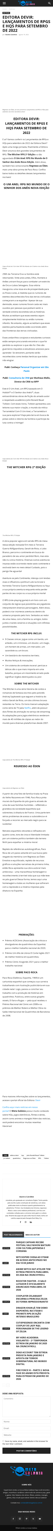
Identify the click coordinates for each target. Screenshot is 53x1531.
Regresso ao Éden (29, 1158)
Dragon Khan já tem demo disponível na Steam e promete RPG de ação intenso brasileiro (32, 1312)
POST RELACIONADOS (13, 1235)
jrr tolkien (7, 1158)
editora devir (14, 1155)
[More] (27, 1168)
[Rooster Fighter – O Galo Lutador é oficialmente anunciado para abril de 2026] (8, 1284)
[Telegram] (21, 1168)
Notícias (12, 9)
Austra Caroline (11, 34)
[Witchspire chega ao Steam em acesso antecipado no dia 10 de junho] (8, 1260)
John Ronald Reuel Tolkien (35, 1155)
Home (4, 9)
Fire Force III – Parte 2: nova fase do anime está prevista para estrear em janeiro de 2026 (32, 1374)
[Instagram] (27, 1222)
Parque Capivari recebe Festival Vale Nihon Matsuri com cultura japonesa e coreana (33, 1246)
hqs (22, 1155)
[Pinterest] (26, 1519)
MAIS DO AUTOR (33, 1235)
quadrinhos (17, 1158)
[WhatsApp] (16, 1168)
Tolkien (46, 1158)
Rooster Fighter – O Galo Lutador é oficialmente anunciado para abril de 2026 (31, 1285)
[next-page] (7, 1385)
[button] (4, 3)
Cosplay (6, 1302)
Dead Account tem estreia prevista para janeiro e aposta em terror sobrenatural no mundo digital (31, 1358)
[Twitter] (10, 1168)
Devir (37, 1100)
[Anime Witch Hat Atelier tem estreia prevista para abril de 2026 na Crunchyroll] (8, 1272)
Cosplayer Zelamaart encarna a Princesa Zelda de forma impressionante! (32, 1298)
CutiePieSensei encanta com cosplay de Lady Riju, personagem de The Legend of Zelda (33, 1327)
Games (5, 1263)
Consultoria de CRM (19, 378)
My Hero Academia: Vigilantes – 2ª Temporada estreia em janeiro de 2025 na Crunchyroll (31, 1342)
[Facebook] (4, 1168)
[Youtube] (39, 1519)
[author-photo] (26, 1193)
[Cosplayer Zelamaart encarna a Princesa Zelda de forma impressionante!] (8, 1298)
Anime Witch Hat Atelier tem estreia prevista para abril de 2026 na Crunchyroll (33, 1272)
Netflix (27, 707)
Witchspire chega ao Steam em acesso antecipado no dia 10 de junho (32, 1260)
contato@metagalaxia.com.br (31, 1503)
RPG (39, 1158)
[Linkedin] (32, 1222)
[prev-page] (4, 1385)
